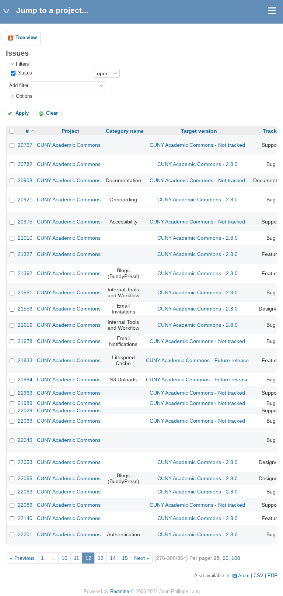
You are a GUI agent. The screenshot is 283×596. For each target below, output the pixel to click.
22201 (25, 534)
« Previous (22, 558)
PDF (272, 575)
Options (24, 96)
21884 (25, 379)
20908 (25, 180)
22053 (25, 462)
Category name (125, 131)
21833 (25, 360)
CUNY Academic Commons (69, 145)
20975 (25, 222)
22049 (25, 440)
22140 (25, 518)
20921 (25, 199)
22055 (25, 478)
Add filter (18, 85)
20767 (25, 145)
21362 (25, 273)
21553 (25, 309)
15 (125, 558)
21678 (25, 341)
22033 (25, 421)
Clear (52, 113)
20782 (25, 164)
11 (76, 558)
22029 (25, 410)
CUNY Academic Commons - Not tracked (197, 145)
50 (225, 558)
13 (101, 558)
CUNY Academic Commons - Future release (197, 360)
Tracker (272, 131)
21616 (25, 325)
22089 (25, 505)
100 (235, 558)
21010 (25, 238)
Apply (22, 113)
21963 (25, 393)
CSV (258, 575)
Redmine (119, 591)
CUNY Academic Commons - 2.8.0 (197, 164)
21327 (25, 254)
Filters (22, 64)
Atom (243, 575)
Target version (199, 131)
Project (70, 131)
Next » (141, 558)
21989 (25, 403)
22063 (25, 492)
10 (64, 558)
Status (24, 73)
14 (113, 558)
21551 (25, 292)
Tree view (26, 37)
